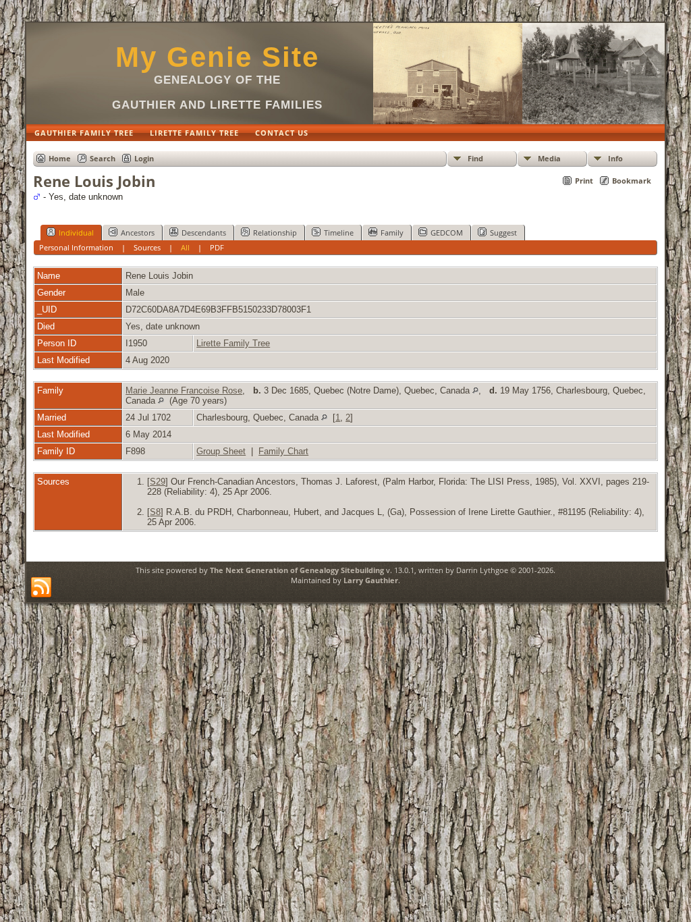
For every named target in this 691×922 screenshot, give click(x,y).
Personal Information (76, 247)
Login (144, 158)
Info (615, 158)
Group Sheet (221, 451)
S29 (157, 482)
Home (60, 158)
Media (549, 158)
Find (475, 158)
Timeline (339, 232)
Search (102, 158)
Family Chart (283, 451)
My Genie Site (217, 57)
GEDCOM (447, 232)
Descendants (204, 232)
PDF (217, 247)
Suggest (503, 232)
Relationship (275, 232)
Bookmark (631, 180)
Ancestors (138, 232)
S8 (155, 512)
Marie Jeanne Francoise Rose (184, 390)
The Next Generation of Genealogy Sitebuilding (297, 570)
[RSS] (41, 588)
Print (584, 180)
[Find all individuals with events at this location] (475, 390)
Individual (76, 232)
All (185, 247)
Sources (147, 247)
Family (392, 232)
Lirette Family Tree (233, 343)
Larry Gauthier (370, 580)
